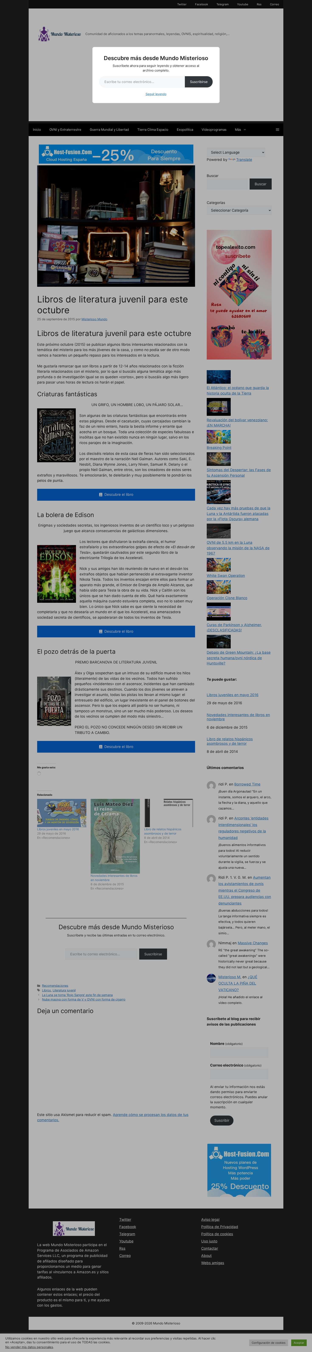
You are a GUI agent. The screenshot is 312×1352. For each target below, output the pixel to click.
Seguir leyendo (156, 94)
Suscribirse (199, 82)
